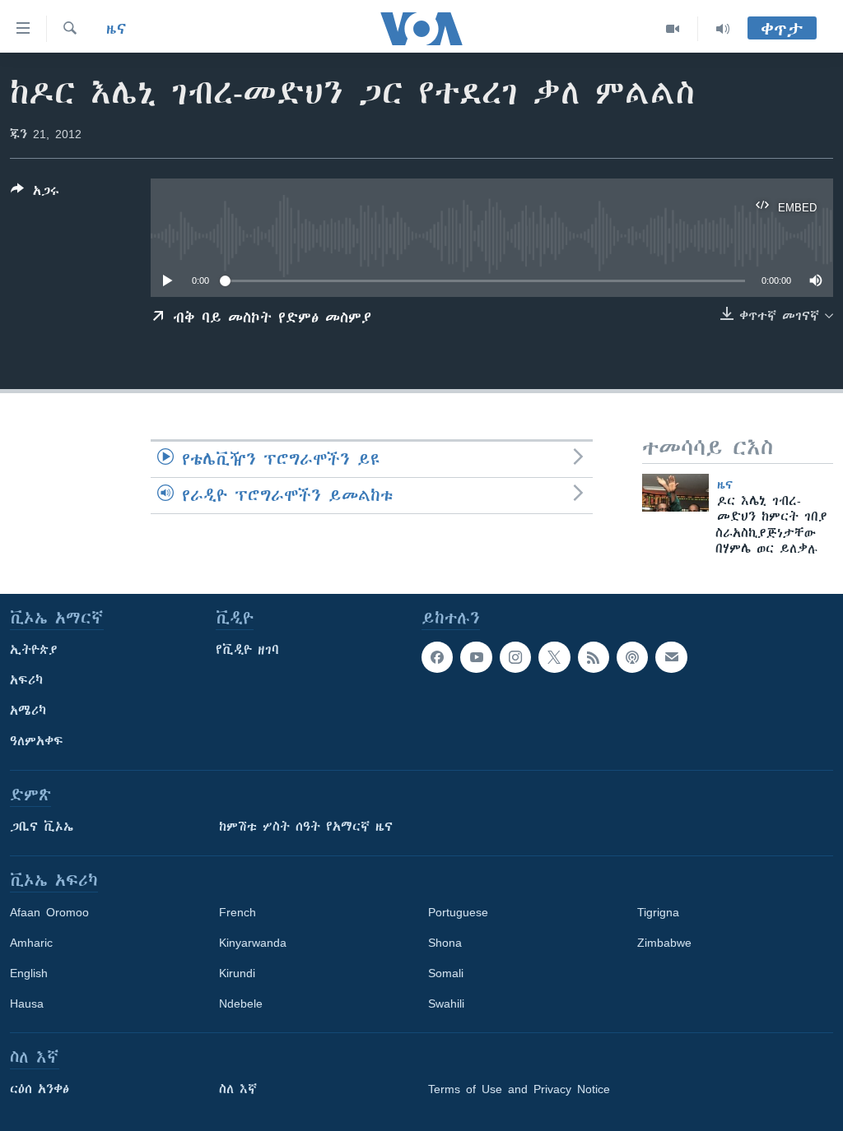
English (29, 973)
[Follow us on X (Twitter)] (554, 657)
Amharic (31, 942)
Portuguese (458, 912)
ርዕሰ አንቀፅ (39, 1089)
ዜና (116, 29)
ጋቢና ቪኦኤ (41, 826)
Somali (445, 973)
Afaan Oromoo (49, 912)
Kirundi (237, 973)
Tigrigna (658, 912)
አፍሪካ (26, 680)
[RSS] (593, 657)
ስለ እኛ (238, 1089)
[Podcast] (632, 657)
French (237, 912)
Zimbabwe (664, 942)
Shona (445, 942)
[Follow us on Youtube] (475, 657)
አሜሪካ (28, 710)
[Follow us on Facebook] (437, 657)
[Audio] (723, 28)
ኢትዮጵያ (34, 649)
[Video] (673, 28)
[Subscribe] (671, 657)
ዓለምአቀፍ (36, 741)
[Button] (35, 193)
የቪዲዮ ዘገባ (247, 649)
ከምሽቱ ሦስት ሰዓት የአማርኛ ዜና (306, 826)
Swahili (446, 1003)
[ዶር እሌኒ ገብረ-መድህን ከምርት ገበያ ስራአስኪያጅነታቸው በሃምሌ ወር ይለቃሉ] (675, 493)
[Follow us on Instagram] (515, 657)
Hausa (27, 1003)
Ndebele (241, 1003)
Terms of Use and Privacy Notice (519, 1089)
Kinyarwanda (252, 942)
